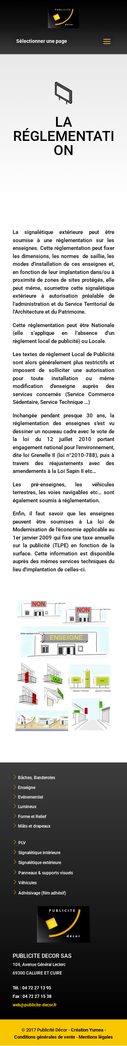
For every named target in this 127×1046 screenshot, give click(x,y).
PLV (22, 842)
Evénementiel (30, 797)
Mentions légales (96, 1037)
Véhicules (27, 882)
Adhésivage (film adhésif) (42, 893)
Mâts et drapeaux (34, 826)
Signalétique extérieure (39, 862)
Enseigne (26, 787)
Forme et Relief (32, 816)
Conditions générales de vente (44, 1037)
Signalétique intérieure (39, 852)
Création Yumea (87, 1030)
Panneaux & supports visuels (45, 872)
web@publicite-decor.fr (34, 1004)
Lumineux (27, 806)
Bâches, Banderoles (36, 777)
